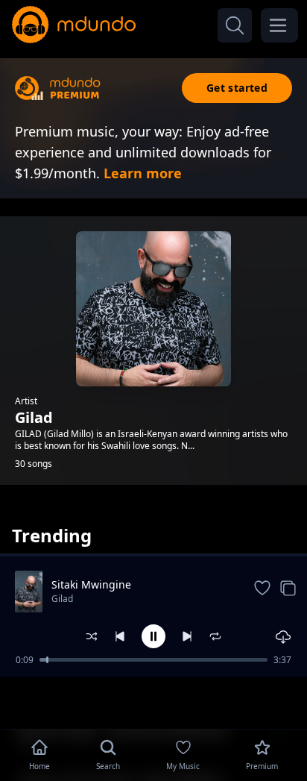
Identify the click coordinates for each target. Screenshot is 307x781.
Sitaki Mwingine (91, 584)
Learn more (143, 173)
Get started (237, 88)
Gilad (62, 598)
